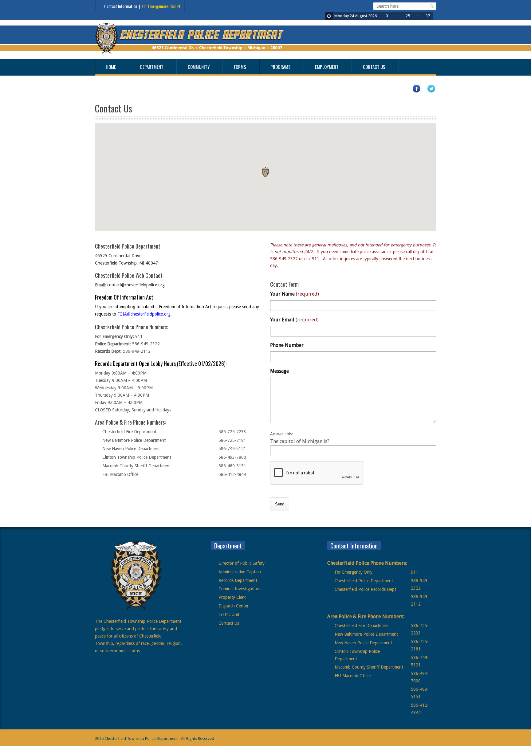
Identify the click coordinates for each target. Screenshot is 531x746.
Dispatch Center (233, 605)
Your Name (294, 294)
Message (279, 371)
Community (199, 66)
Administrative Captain (239, 571)
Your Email (294, 320)
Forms (240, 66)
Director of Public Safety (241, 563)
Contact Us (374, 66)
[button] (431, 6)
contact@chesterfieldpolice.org (136, 284)
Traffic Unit (228, 614)
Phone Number (287, 345)
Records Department (237, 580)
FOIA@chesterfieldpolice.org (144, 314)
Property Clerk (232, 597)
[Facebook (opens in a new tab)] (419, 91)
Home (111, 66)
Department (151, 66)
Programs (280, 66)
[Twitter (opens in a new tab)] (434, 91)
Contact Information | (143, 6)
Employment (327, 66)
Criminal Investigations (239, 588)
